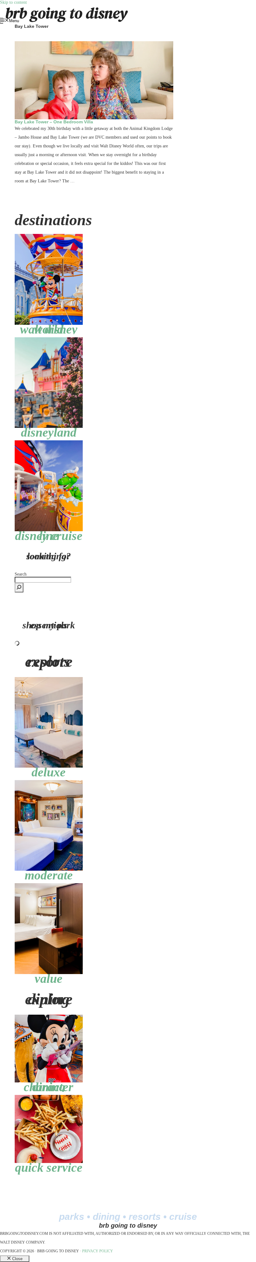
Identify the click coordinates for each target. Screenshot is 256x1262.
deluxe (49, 772)
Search (21, 574)
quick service (48, 1168)
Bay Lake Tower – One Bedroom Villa (54, 121)
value (48, 979)
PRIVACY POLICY (97, 1251)
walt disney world (48, 329)
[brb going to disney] (66, 7)
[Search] (19, 587)
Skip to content (13, 2)
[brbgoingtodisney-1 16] (49, 236)
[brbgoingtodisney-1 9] (49, 339)
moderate (49, 875)
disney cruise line (48, 536)
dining (106, 1216)
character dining (48, 1087)
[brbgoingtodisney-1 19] (49, 442)
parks (71, 1216)
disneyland (48, 432)
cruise (183, 1216)
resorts (145, 1216)
